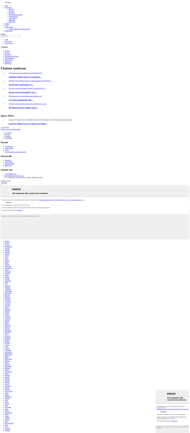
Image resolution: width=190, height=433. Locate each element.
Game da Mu (9, 27)
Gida (6, 6)
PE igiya (11, 11)
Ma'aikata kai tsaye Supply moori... (23, 108)
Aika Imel (4, 183)
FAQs (7, 25)
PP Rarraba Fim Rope (15, 15)
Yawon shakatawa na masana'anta (19, 29)
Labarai (7, 23)
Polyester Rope (13, 16)
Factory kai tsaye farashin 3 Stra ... (23, 92)
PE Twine (12, 13)
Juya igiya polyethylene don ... (21, 100)
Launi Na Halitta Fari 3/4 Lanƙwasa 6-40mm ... (28, 124)
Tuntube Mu (8, 31)
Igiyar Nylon (13, 18)
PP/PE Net (12, 22)
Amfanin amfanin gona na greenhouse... (25, 77)
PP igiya (11, 9)
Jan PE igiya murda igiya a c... (21, 85)
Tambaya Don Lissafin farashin (10, 129)
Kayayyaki (8, 7)
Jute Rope (12, 20)
